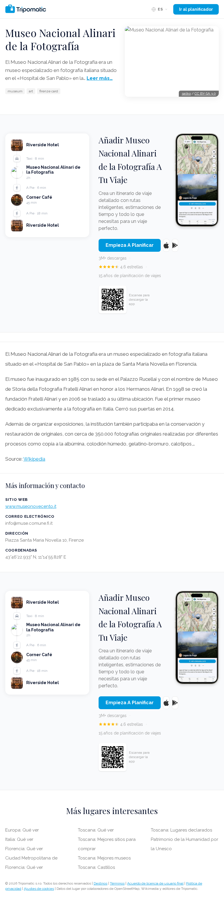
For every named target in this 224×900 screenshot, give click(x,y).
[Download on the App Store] (166, 245)
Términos (117, 883)
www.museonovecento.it (30, 506)
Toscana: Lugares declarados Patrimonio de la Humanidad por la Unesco (184, 839)
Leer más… (100, 78)
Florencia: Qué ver (24, 848)
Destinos (100, 883)
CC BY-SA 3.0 (205, 93)
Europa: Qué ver (22, 830)
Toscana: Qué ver (96, 830)
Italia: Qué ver (19, 839)
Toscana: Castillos (96, 867)
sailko (186, 93)
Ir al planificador (196, 9)
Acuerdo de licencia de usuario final (155, 883)
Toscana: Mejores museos (104, 858)
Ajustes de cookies (39, 889)
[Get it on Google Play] (175, 245)
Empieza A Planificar (130, 245)
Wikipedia (34, 459)
